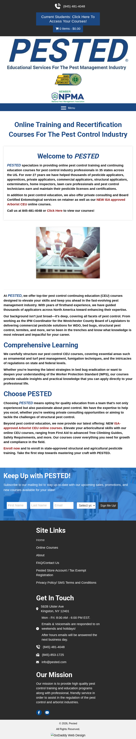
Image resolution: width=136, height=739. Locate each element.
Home (40, 540)
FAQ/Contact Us (47, 563)
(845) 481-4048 (54, 647)
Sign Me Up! (108, 505)
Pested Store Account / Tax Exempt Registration (61, 573)
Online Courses (47, 547)
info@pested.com (54, 662)
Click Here (55, 210)
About (40, 555)
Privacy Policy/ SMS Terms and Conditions (66, 582)
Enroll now (12, 448)
